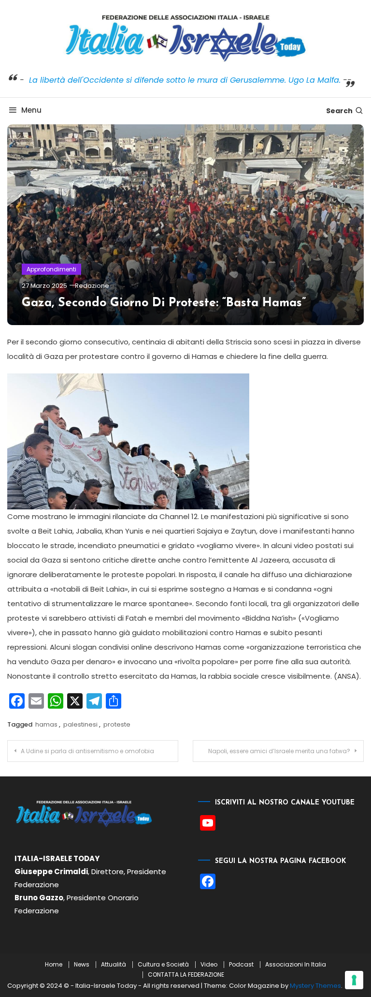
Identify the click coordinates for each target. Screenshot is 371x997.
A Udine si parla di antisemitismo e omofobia (87, 751)
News (81, 964)
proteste (116, 724)
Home (53, 964)
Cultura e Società (163, 964)
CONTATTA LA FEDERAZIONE (186, 974)
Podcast (241, 964)
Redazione (92, 285)
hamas (46, 724)
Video (208, 964)
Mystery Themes (315, 985)
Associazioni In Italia (295, 964)
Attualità (113, 964)
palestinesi (80, 724)
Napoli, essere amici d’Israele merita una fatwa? (279, 751)
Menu (31, 110)
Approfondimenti (51, 269)
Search (339, 111)
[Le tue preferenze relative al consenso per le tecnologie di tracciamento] (354, 980)
